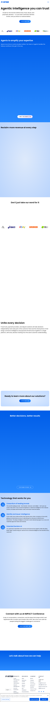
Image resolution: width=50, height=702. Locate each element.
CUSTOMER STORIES (24, 487)
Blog (23, 678)
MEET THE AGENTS (24, 116)
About (31, 678)
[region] (25, 698)
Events (23, 683)
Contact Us (32, 690)
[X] (41, 691)
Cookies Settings (5, 699)
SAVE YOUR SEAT (24, 626)
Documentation (25, 691)
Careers (32, 680)
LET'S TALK (24, 21)
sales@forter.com (43, 684)
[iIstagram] (39, 691)
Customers (32, 684)
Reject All (44, 699)
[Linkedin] (43, 691)
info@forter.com (42, 683)
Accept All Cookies (34, 699)
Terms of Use (33, 689)
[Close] (47, 695)
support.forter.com (43, 686)
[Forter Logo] (9, 676)
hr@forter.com (42, 688)
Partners (32, 682)
